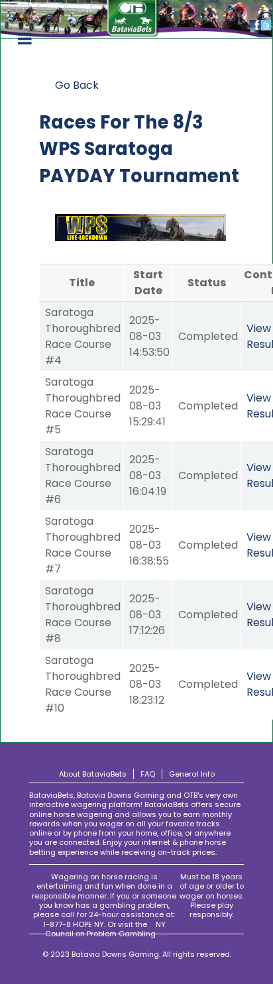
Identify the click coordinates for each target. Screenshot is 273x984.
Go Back (77, 85)
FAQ (147, 774)
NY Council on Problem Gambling (105, 929)
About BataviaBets (93, 774)
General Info (192, 774)
